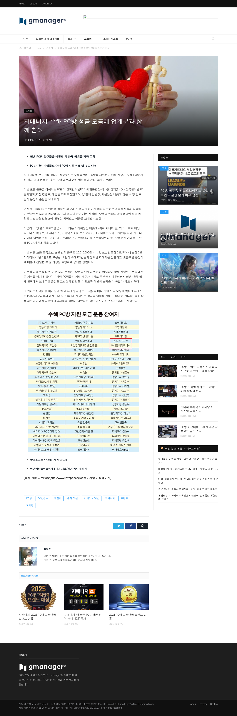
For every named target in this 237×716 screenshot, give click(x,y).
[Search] (213, 39)
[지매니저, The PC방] (43, 21)
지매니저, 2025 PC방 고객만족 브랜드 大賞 (37, 616)
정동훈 (31, 139)
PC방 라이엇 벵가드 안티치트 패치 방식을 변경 (199, 389)
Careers (33, 3)
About (22, 3)
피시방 (30, 505)
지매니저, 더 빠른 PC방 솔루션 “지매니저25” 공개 (82, 616)
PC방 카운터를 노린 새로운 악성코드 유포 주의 (199, 429)
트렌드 (124, 498)
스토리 (88, 38)
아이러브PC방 (91, 498)
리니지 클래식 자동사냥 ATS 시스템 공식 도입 (198, 409)
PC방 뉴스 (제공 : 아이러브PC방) (182, 448)
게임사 (57, 498)
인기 (173, 356)
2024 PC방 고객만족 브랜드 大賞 (127, 616)
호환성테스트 (110, 38)
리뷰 (183, 356)
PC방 (129, 38)
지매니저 (110, 498)
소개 (70, 38)
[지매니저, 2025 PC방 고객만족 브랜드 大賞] (38, 597)
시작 (25, 38)
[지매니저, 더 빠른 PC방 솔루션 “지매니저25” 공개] (84, 597)
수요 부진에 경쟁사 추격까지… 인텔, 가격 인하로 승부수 (187, 489)
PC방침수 (43, 498)
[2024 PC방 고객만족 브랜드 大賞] (129, 597)
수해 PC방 (72, 498)
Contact (214, 704)
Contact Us (47, 3)
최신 (163, 356)
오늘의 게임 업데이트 (47, 38)
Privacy (203, 704)
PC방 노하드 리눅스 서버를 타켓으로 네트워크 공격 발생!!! (199, 369)
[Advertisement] (188, 323)
